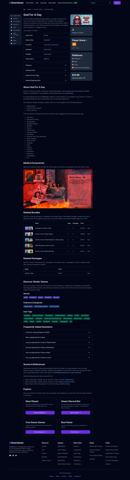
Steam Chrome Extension (65, 3)
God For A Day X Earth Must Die (44, 251)
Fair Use (64, 476)
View (88, 228)
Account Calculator (112, 460)
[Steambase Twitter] (16, 455)
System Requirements (33, 80)
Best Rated (61, 446)
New (37, 3)
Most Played (30, 3)
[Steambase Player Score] (86, 40)
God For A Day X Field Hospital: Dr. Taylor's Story (49, 239)
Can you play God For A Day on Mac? (38, 352)
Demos (44, 453)
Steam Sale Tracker (96, 446)
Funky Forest (47, 49)
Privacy (51, 476)
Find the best (75, 432)
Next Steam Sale (111, 457)
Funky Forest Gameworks (51, 44)
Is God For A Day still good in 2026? (38, 332)
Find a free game (39, 432)
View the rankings (39, 412)
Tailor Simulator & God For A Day (44, 245)
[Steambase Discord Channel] (10, 455)
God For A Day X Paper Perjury (44, 234)
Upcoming (43, 3)
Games (29, 9)
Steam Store (70, 380)
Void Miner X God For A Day (43, 228)
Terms (57, 476)
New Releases (62, 457)
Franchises (77, 464)
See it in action (74, 412)
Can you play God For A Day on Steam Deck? (41, 342)
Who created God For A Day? (35, 337)
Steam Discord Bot (112, 450)
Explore (117, 3)
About (70, 476)
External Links (30, 70)
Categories (77, 450)
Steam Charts (46, 460)
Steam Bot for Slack (112, 453)
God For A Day (38, 9)
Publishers (77, 460)
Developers (77, 457)
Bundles (44, 457)
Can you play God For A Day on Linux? (38, 357)
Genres (76, 446)
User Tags (77, 453)
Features (28, 65)
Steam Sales (52, 3)
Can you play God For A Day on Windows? (40, 347)
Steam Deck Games (64, 464)
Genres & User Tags (32, 75)
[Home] (24, 9)
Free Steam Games (96, 455)
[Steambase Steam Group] (13, 455)
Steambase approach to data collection (68, 372)
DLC (43, 450)
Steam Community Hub (66, 382)
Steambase (12, 446)
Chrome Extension (112, 446)
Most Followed (63, 453)
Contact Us (77, 476)
